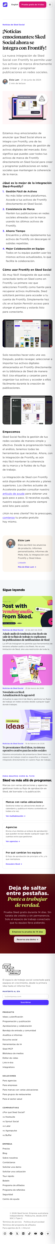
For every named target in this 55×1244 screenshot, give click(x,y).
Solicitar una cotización (14, 1171)
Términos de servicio (12, 1222)
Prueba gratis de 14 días (32, 5)
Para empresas (10, 1085)
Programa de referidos (14, 1190)
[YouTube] (35, 1233)
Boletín (6, 1181)
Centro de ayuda (11, 1199)
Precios (6, 1149)
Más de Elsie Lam (27, 567)
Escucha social (10, 1040)
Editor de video (10, 1058)
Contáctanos (9, 1162)
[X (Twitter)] (17, 1233)
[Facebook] (11, 1233)
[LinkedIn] (23, 1233)
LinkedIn (22, 563)
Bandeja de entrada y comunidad (19, 1030)
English (14, 5)
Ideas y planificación (13, 1017)
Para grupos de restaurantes (17, 1094)
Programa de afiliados (14, 1185)
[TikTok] (29, 1233)
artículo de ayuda (14, 493)
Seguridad (8, 1194)
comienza (9, 517)
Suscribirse (26, 1002)
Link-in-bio (8, 1062)
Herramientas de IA (12, 1044)
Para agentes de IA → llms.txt (16, 1228)
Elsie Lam (14, 80)
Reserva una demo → (27, 939)
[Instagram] (5, 1233)
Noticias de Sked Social (14, 25)
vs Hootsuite (9, 1117)
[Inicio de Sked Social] (5, 4)
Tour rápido (8, 1176)
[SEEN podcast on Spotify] (41, 1233)
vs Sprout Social (11, 1121)
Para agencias (9, 1081)
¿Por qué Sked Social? (14, 1112)
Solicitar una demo (12, 1167)
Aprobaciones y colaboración (17, 1026)
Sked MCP (8, 1049)
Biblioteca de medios (13, 1053)
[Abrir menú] (49, 4)
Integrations (9, 1067)
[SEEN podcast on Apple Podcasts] (48, 1233)
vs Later (6, 1126)
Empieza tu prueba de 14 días (27, 931)
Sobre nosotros (10, 1158)
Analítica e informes (12, 1035)
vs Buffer (7, 1135)
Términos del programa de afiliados (19, 1225)
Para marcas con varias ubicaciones (20, 1090)
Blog (5, 1153)
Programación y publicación (17, 1021)
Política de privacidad (34, 1222)
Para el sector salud (12, 1099)
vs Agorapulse (10, 1131)
